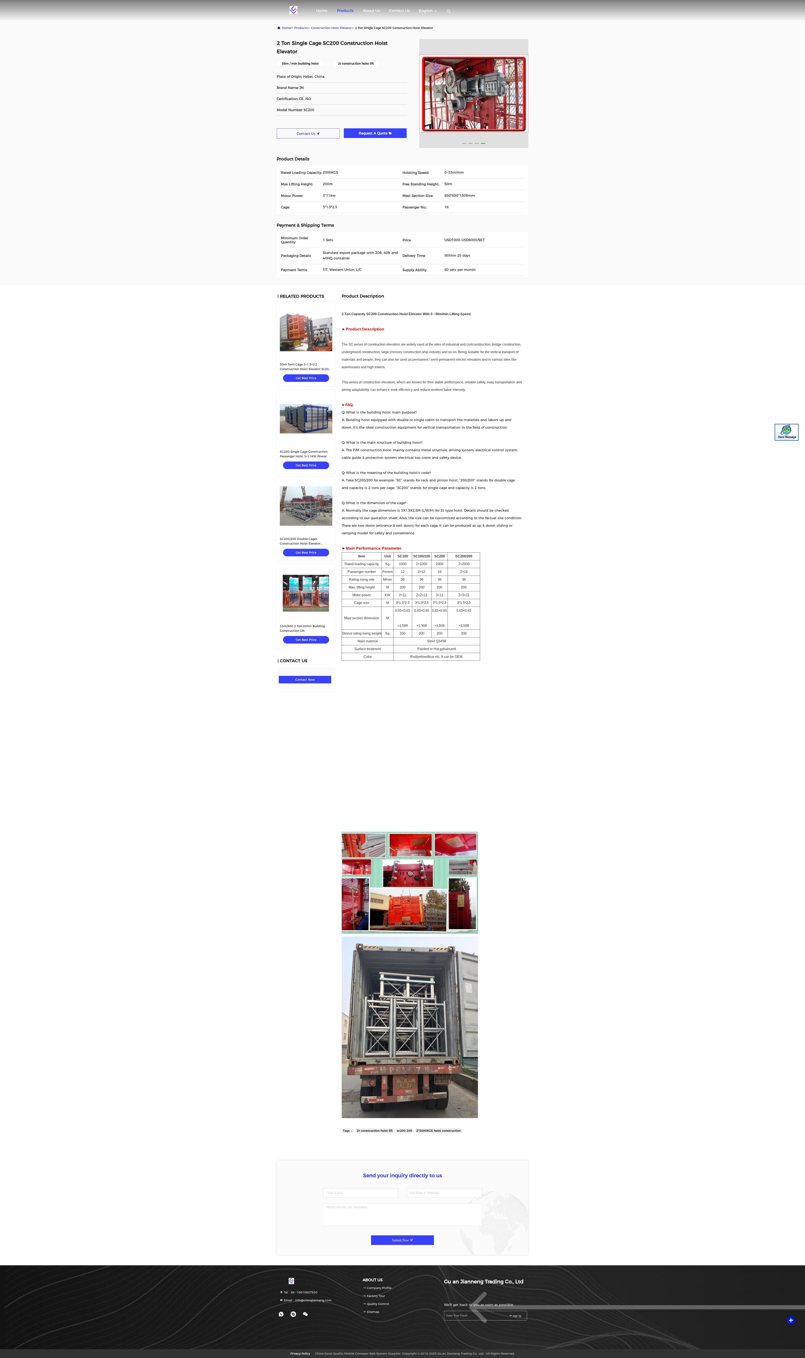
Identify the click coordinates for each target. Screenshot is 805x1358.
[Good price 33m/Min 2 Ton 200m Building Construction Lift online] (306, 593)
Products (345, 10)
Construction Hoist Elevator (331, 28)
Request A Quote (373, 133)
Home (322, 10)
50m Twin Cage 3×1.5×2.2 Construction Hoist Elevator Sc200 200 (305, 369)
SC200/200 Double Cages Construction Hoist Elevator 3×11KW (300, 543)
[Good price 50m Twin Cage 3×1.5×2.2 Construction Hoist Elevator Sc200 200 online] (306, 331)
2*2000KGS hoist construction (438, 1131)
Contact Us (399, 10)
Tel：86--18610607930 (300, 1292)
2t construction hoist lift (375, 1131)
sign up (516, 1315)
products (301, 28)
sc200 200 (404, 1131)
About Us (371, 10)
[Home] (293, 10)
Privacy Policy (300, 1353)
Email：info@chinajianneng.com (307, 1300)
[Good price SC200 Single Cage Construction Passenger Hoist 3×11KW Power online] (306, 419)
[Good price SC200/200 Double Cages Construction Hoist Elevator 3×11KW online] (306, 506)
